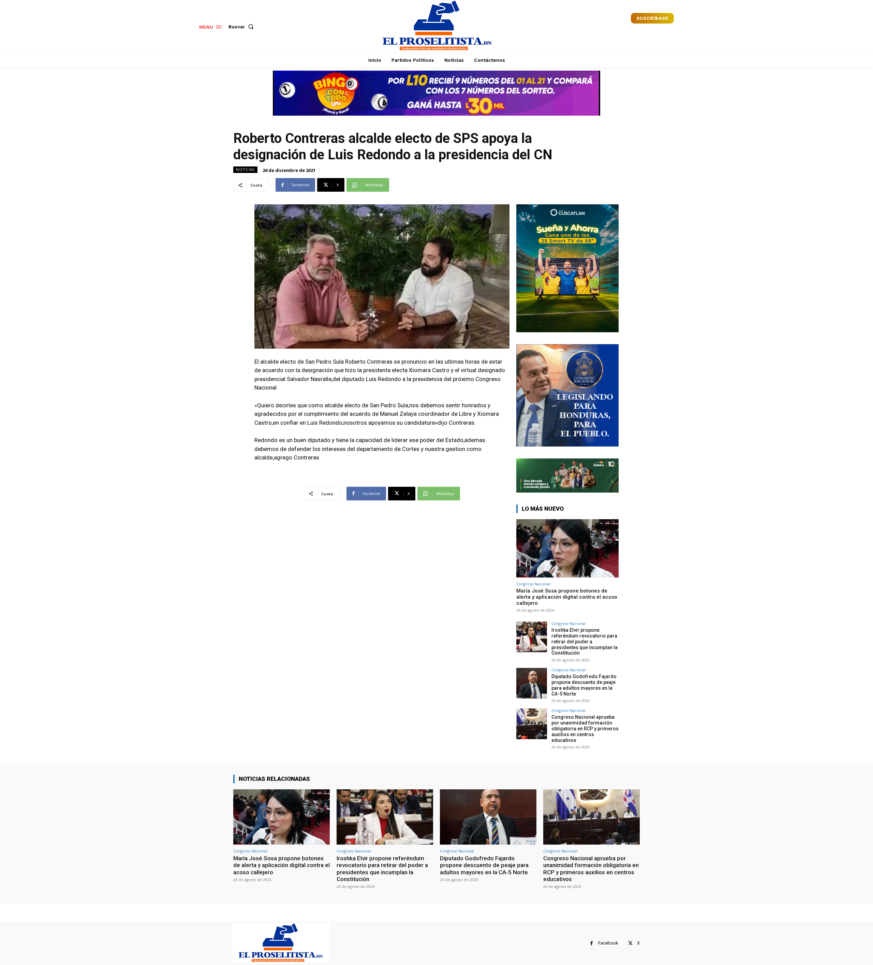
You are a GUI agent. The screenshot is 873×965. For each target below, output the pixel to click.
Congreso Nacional (533, 584)
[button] (242, 26)
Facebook (608, 943)
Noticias (245, 169)
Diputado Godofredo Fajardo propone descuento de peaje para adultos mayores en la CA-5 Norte (584, 685)
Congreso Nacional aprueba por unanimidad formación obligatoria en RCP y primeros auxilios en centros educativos (585, 728)
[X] (630, 943)
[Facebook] (591, 943)
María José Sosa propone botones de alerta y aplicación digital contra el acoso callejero (566, 597)
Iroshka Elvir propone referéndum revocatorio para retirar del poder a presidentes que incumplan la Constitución (584, 641)
